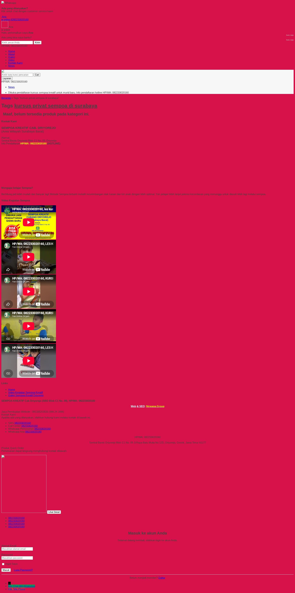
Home (11, 51)
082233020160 (23, 422)
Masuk (6, 570)
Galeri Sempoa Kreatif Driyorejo (26, 395)
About (11, 54)
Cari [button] (37, 74)
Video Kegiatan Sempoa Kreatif (25, 392)
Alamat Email (8, 545)
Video (11, 59)
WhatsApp (29, 586)
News (11, 65)
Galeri (11, 57)
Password (7, 554)
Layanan (7, 78)
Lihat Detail (54, 512)
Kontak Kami (15, 62)
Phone (21, 589)
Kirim (37, 42)
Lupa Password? (23, 569)
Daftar (161, 577)
